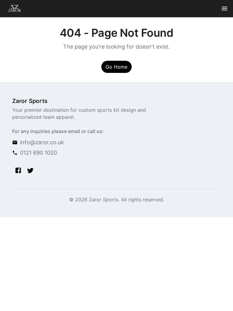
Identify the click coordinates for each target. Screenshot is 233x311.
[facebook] (18, 170)
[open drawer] (224, 8)
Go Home (116, 67)
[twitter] (30, 170)
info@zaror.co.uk (42, 142)
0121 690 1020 (38, 152)
